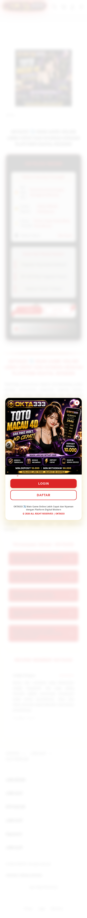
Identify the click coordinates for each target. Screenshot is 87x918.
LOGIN (43, 483)
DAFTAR (43, 495)
